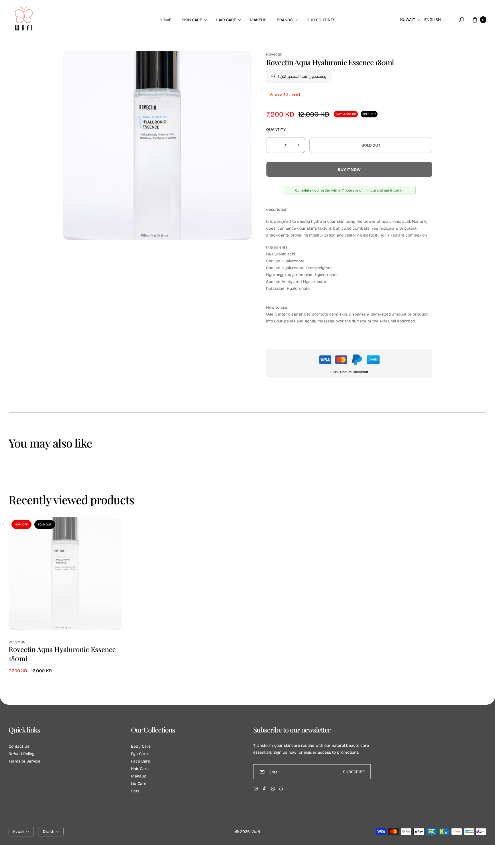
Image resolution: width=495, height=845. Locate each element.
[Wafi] (24, 20)
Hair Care (140, 768)
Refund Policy (21, 753)
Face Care (140, 761)
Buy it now (349, 169)
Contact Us (19, 746)
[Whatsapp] (273, 788)
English (432, 19)
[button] (193, 20)
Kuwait (407, 19)
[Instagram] (255, 788)
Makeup (138, 775)
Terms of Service (24, 761)
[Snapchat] (281, 788)
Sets (135, 790)
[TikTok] (264, 788)
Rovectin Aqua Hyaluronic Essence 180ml (62, 654)
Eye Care (139, 753)
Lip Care (138, 783)
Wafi (256, 831)
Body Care (141, 746)
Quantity (276, 129)
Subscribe (354, 771)
